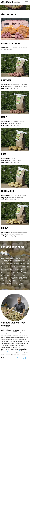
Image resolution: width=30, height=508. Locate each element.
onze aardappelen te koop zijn (17, 358)
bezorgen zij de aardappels (12, 351)
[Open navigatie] (26, 2)
